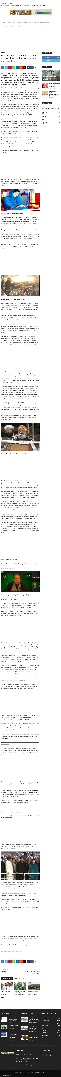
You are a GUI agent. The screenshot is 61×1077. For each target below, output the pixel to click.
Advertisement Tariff (5, 5)
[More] (35, 67)
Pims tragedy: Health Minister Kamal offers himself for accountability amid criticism (6, 994)
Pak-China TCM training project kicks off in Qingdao (34, 1037)
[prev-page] (2, 1001)
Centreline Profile (34, 5)
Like (58, 57)
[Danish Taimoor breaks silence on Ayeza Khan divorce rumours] (51, 75)
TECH (48, 22)
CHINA (29, 22)
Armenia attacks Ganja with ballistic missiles (32, 972)
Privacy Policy (43, 5)
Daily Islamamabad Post (16, 5)
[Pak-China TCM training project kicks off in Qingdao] (24, 1037)
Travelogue (43, 22)
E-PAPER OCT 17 (5, 971)
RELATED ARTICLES (7, 978)
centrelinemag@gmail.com (30, 1065)
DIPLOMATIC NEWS (37, 19)
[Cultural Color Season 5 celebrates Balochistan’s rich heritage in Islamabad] (45, 93)
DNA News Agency (26, 5)
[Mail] (46, 1055)
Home (3, 19)
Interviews (45, 19)
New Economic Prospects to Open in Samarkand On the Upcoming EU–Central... (13, 1036)
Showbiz (25, 22)
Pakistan (4, 22)
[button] (59, 1)
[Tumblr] (32, 67)
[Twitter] (6, 67)
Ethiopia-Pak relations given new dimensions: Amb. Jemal (14, 1027)
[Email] (24, 67)
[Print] (28, 67)
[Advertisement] (30, 39)
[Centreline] (30, 12)
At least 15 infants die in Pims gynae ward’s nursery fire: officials (33, 993)
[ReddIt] (21, 67)
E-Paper (7, 19)
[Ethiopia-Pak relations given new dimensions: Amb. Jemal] (4, 1027)
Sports (9, 22)
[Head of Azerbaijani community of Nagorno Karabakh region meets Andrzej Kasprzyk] (24, 1019)
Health (56, 19)
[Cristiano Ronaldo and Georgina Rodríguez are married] (45, 85)
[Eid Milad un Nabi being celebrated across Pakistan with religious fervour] (20, 986)
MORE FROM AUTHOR (19, 978)
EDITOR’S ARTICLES (22, 19)
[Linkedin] (17, 67)
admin (4, 63)
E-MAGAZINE (13, 19)
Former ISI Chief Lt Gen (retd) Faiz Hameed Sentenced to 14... (14, 1019)
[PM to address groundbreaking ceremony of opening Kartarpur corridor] (24, 1028)
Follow (57, 60)
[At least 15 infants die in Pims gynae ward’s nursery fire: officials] (34, 986)
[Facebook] (2, 67)
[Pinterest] (10, 67)
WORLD (14, 22)
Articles (52, 19)
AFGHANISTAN (35, 22)
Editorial (29, 19)
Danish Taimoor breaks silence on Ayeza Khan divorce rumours (49, 78)
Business (19, 22)
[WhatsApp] (13, 67)
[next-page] (5, 1001)
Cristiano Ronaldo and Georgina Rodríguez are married (54, 85)
